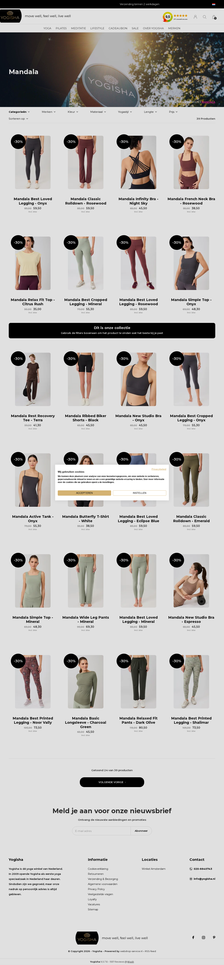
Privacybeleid (159, 469)
